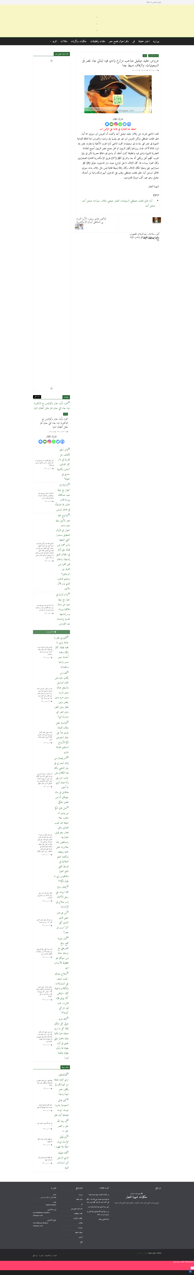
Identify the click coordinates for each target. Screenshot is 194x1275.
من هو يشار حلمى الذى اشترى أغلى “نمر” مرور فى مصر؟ (44, 921)
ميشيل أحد (150, 205)
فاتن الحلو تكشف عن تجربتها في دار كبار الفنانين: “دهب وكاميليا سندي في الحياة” (44, 462)
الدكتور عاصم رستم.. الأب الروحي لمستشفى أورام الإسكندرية (91, 220)
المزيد (54, 41)
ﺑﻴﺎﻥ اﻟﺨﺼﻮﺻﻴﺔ (48, 1255)
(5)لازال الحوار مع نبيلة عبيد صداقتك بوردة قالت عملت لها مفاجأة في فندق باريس (46, 495)
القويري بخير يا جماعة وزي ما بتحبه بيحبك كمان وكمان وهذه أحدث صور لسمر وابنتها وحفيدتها (44, 650)
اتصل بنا (41, 1255)
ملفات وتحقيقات (97, 41)
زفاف (104, 200)
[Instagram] (116, 124)
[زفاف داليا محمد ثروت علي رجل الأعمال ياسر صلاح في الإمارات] (61, 897)
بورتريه (156, 41)
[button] (51, 41)
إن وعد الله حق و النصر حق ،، (44, 1124)
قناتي (81, 1242)
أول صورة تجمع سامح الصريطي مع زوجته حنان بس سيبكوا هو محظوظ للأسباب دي (44, 951)
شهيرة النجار (143, 70)
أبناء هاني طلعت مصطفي (141, 200)
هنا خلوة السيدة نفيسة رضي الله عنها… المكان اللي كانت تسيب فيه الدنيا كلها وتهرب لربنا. (97, 1201)
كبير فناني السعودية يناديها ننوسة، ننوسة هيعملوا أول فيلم (44, 1106)
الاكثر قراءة (50, 632)
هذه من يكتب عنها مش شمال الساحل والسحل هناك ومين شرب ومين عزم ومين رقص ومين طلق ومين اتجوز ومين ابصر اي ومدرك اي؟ (44, 693)
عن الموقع (35, 1255)
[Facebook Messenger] (107, 124)
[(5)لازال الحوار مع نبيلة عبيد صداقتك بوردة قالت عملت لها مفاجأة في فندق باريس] (62, 497)
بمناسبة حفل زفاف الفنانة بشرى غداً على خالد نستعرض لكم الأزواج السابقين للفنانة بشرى (44, 736)
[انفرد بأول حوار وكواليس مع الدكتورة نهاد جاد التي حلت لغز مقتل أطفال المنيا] (51, 406)
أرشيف (144, 56)
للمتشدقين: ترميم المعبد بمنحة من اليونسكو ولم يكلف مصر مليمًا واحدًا (44, 1082)
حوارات (65, 414)
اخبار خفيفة (143, 41)
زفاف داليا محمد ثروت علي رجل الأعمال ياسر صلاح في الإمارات (45, 895)
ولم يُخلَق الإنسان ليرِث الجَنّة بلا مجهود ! (45, 1140)
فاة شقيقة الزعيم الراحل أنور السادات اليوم (45, 1158)
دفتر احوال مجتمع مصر (119, 41)
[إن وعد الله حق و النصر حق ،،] (61, 1126)
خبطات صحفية (79, 1232)
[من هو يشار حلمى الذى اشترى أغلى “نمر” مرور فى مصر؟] (61, 923)
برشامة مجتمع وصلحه (104, 1219)
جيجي (111, 200)
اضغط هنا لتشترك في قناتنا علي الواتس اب (118, 129)
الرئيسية (55, 1255)
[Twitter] (125, 124)
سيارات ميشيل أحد (91, 200)
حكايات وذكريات (79, 41)
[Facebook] (129, 124)
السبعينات (125, 200)
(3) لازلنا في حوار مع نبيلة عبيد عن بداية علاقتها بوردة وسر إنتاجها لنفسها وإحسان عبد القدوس (45, 607)
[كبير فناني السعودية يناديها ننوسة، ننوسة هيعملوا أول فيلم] (61, 1107)
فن (133, 41)
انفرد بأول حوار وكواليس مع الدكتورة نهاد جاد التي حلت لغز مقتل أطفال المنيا (54, 423)
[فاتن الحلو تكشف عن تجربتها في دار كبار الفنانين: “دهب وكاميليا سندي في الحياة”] (62, 464)
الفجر (117, 200)
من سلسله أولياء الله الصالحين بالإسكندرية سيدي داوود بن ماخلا (98, 1213)
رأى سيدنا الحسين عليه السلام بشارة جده (98, 1207)
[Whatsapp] (120, 124)
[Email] (111, 124)
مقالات (64, 41)
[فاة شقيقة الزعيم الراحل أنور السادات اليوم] (61, 1160)
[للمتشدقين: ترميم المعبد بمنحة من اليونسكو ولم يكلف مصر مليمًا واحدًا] (61, 1084)
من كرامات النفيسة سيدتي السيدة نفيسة (99, 1194)
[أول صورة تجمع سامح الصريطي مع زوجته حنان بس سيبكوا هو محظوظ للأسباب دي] (61, 953)
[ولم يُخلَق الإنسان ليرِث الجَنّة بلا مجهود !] (61, 1142)
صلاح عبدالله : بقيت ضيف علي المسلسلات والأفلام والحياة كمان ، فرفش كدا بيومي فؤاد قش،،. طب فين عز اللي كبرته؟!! (44, 992)
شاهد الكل (37, 396)
